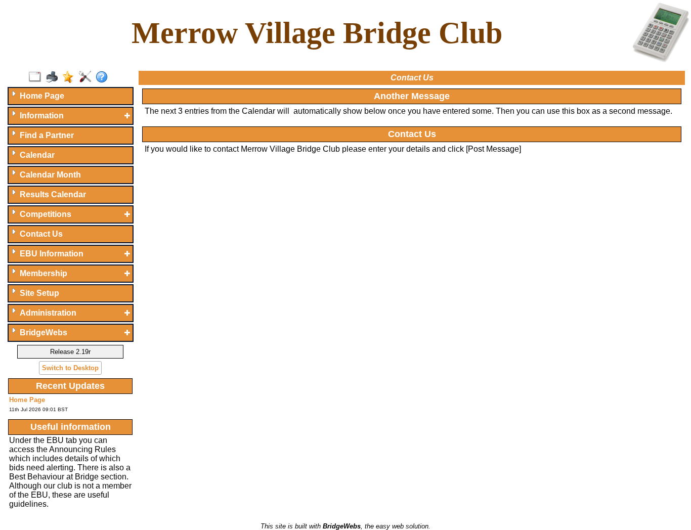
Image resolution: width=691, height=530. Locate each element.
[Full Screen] (37, 77)
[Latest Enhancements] (70, 77)
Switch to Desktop (70, 368)
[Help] (104, 77)
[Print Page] (54, 77)
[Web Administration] (87, 77)
